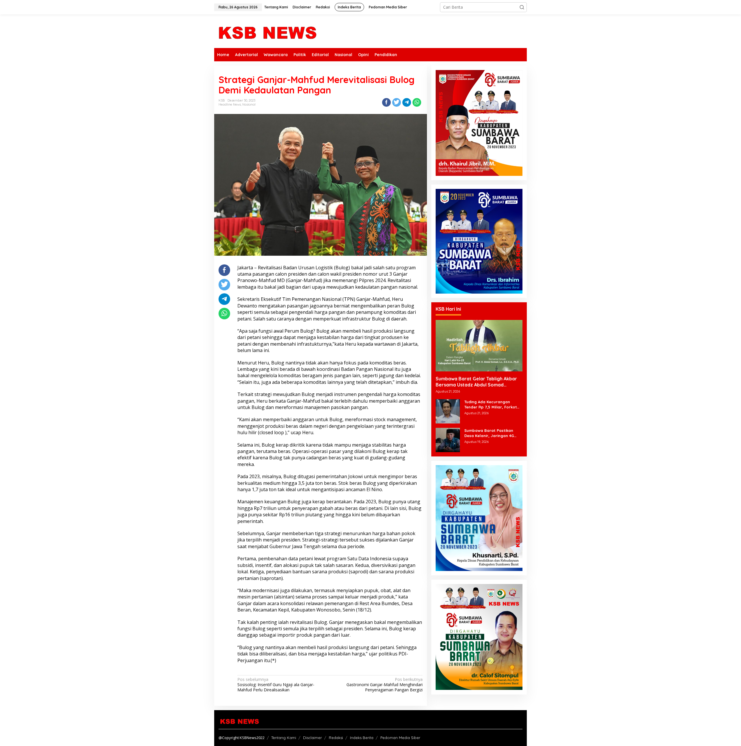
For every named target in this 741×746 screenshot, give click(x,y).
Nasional (249, 104)
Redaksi (336, 737)
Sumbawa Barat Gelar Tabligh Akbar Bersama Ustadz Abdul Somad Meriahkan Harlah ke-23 (476, 382)
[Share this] (386, 102)
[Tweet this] (396, 102)
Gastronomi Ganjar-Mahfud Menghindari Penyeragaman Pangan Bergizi (384, 684)
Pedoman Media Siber (400, 737)
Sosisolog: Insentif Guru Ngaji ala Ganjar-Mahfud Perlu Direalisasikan (275, 684)
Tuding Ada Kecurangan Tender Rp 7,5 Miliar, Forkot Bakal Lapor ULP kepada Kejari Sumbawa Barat (490, 404)
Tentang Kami (283, 737)
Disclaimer (312, 737)
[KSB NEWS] (267, 31)
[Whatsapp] (416, 102)
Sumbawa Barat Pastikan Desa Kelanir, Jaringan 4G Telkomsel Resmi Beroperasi (491, 433)
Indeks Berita (361, 737)
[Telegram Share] (406, 102)
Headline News (230, 104)
